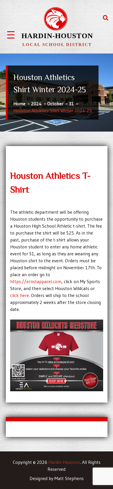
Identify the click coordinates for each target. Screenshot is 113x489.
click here (19, 295)
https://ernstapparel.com (35, 281)
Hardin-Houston (57, 36)
